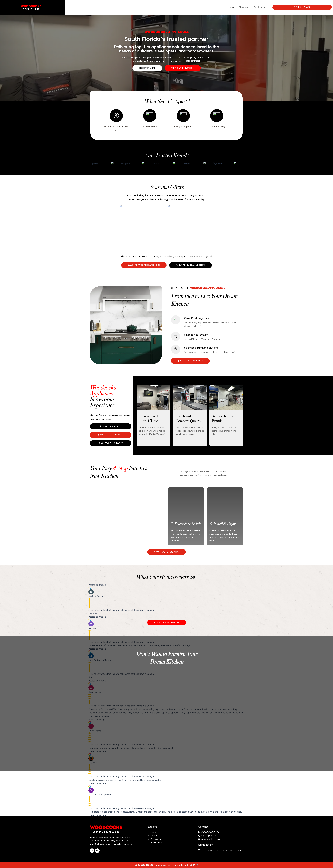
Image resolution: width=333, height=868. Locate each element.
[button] (92, 325)
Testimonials (260, 7)
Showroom (244, 7)
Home (232, 7)
